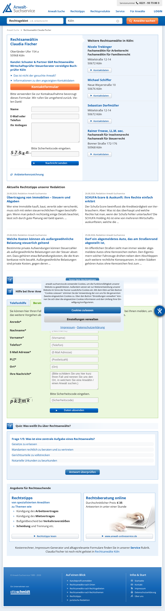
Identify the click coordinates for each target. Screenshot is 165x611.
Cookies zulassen (82, 310)
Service (120, 11)
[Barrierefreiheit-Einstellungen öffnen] (159, 311)
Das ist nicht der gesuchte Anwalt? (35, 75)
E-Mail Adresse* (20, 352)
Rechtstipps (77, 11)
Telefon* (16, 345)
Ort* (13, 366)
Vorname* (17, 337)
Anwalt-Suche (56, 11)
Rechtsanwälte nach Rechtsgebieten (87, 588)
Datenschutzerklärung (91, 327)
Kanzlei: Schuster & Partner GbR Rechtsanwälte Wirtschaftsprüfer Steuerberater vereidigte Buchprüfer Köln (43, 66)
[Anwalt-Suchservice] (20, 8)
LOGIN (158, 11)
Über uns (139, 596)
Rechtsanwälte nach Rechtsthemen (86, 592)
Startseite (139, 580)
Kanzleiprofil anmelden (81, 580)
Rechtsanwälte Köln (107, 551)
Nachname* (18, 330)
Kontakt (138, 584)
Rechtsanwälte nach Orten (82, 584)
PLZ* (13, 359)
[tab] (18, 302)
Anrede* (15, 322)
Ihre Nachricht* (20, 374)
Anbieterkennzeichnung (29, 174)
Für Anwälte (137, 11)
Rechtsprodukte (100, 11)
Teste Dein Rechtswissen (82, 279)
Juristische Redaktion (80, 600)
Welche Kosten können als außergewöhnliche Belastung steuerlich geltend (40, 241)
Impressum (67, 327)
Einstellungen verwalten (82, 319)
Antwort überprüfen (82, 472)
